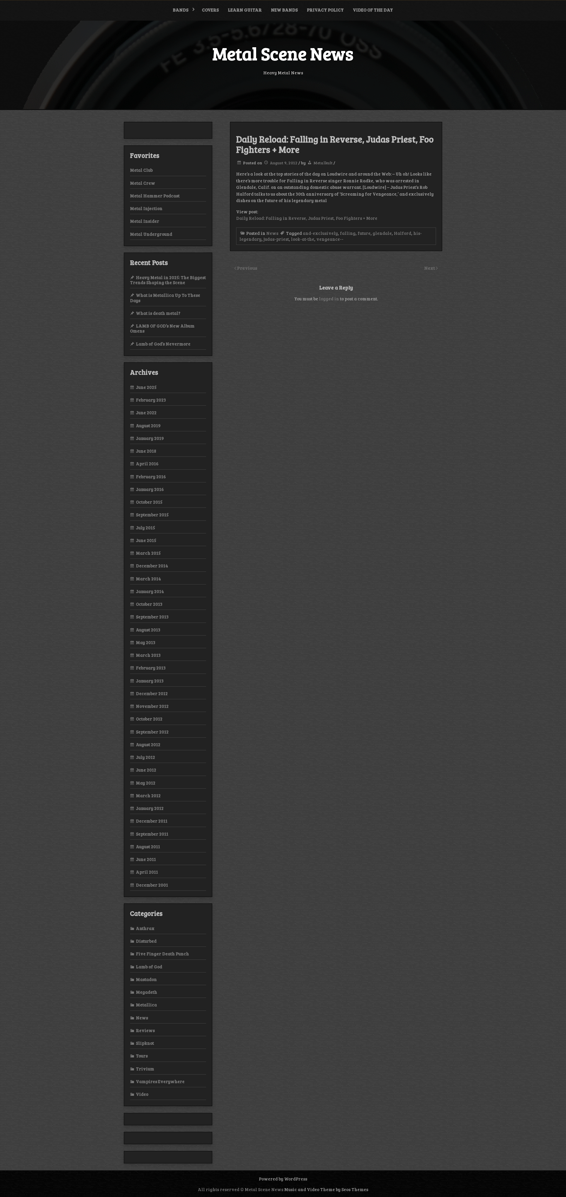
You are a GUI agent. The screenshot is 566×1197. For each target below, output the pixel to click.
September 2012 (152, 732)
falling (348, 233)
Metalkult (323, 163)
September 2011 (152, 834)
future (364, 233)
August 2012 (148, 744)
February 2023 (151, 400)
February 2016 (151, 476)
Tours (142, 1056)
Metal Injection (146, 208)
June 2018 (146, 451)
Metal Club (141, 170)
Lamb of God (149, 967)
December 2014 (152, 566)
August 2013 (148, 630)
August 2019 (148, 425)
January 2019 (150, 438)
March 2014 (148, 579)
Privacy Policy (325, 10)
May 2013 (145, 642)
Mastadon (146, 979)
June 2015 (146, 540)
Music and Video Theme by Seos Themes (326, 1189)
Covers (210, 10)
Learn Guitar (245, 10)
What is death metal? (158, 313)
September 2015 (152, 515)
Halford (402, 233)
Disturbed (146, 941)
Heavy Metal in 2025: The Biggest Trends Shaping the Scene (168, 279)
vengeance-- (329, 239)
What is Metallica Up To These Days (165, 297)
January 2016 (150, 489)
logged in (329, 299)
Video (142, 1094)
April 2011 (147, 872)
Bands (180, 10)
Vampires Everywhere (160, 1081)
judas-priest (276, 239)
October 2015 (149, 502)
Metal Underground (151, 234)
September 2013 (152, 617)
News (272, 233)
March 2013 (148, 655)
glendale (382, 233)
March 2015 (148, 553)
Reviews (145, 1030)
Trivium (145, 1069)
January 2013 (150, 681)
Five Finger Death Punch (162, 954)
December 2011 (151, 821)
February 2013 (151, 668)
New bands (284, 10)
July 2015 (145, 527)
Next (430, 268)
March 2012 (148, 795)
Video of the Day (373, 10)
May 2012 (145, 783)
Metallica (146, 1005)
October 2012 (149, 719)
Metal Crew (142, 183)
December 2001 (152, 885)
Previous (247, 268)
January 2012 (150, 808)
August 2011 (148, 846)
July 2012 (145, 757)
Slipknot (145, 1043)
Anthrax (145, 928)
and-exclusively (320, 233)
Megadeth (146, 992)
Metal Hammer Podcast (155, 196)
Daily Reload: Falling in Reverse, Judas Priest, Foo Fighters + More (306, 218)
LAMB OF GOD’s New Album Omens (162, 328)
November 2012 (152, 706)
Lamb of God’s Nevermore (163, 344)
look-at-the (302, 239)
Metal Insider (144, 221)
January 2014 (150, 591)
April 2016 (147, 463)
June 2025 (146, 387)
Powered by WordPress (283, 1179)
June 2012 (146, 770)
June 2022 (146, 412)
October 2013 (149, 604)
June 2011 (146, 859)
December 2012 (152, 693)
